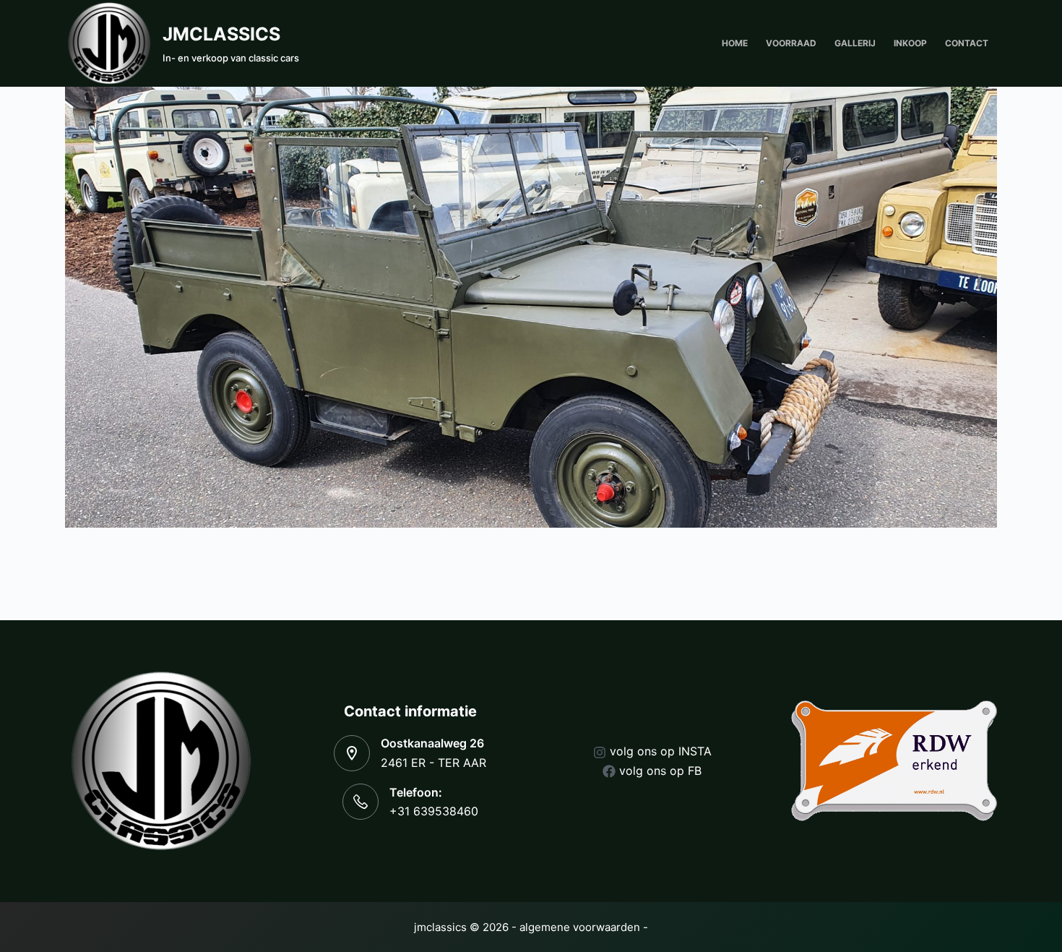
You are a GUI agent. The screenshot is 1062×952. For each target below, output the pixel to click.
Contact (966, 43)
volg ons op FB (660, 770)
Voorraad (791, 43)
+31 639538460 (433, 811)
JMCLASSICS (221, 34)
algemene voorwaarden (579, 927)
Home (735, 43)
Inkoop (910, 43)
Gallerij (855, 43)
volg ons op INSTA (661, 751)
